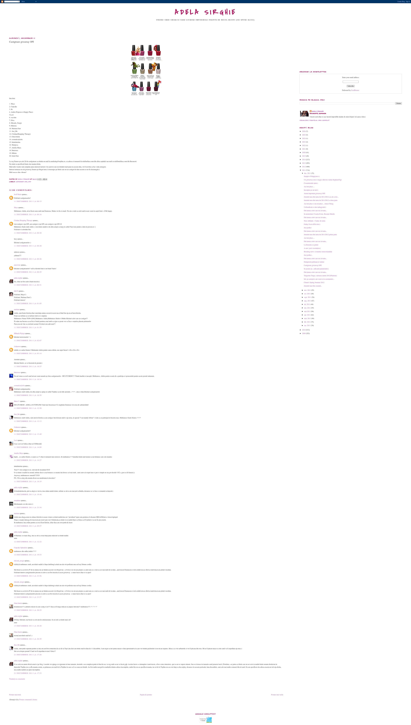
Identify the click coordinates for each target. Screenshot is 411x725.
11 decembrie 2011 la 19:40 (28, 494)
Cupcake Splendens (20, 547)
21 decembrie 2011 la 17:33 (28, 673)
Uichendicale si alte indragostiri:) (315, 207)
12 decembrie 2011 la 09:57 (28, 526)
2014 (304, 159)
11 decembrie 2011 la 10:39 (28, 395)
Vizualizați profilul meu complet (314, 120)
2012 (304, 166)
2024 (304, 138)
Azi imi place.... (309, 186)
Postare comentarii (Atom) (28, 699)
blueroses (17, 372)
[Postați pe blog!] (40, 179)
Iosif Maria (17, 194)
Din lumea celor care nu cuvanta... (315, 210)
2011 (304, 170)
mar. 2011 (307, 318)
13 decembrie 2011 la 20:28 (28, 626)
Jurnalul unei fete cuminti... (313, 286)
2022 (304, 145)
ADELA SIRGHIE (205, 12)
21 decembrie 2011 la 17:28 (28, 654)
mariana (16, 309)
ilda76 (16, 291)
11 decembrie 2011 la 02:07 (28, 340)
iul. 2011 (307, 304)
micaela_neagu (19, 561)
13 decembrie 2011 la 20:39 (28, 639)
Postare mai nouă (15, 694)
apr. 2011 (307, 315)
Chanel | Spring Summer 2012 (314, 282)
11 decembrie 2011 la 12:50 (28, 408)
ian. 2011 (307, 325)
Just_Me (17, 414)
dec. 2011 (307, 173)
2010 (304, 330)
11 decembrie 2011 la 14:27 (28, 460)
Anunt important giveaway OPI (314, 193)
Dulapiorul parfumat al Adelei (314, 262)
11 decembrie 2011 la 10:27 (28, 366)
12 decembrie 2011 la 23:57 (28, 597)
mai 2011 (307, 311)
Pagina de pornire (146, 694)
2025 (304, 135)
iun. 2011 (307, 308)
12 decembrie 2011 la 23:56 (28, 576)
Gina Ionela (18, 603)
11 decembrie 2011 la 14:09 (28, 447)
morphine (17, 500)
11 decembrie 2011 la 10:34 (28, 379)
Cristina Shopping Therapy (23, 220)
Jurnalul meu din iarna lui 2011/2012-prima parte (320, 234)
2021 (304, 149)
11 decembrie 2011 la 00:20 (28, 233)
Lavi (15, 440)
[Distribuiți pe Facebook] (44, 179)
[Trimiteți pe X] (42, 179)
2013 (304, 163)
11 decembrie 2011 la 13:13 (28, 421)
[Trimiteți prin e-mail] (38, 179)
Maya (16, 207)
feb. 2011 (307, 322)
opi (29, 182)
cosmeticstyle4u (19, 385)
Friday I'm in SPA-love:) (312, 224)
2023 (304, 142)
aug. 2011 (307, 301)
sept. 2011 (308, 297)
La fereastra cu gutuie (311, 245)
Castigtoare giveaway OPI (313, 265)
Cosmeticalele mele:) (311, 183)
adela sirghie (18, 278)
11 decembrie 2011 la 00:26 (28, 259)
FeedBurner (355, 90)
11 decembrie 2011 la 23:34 (28, 507)
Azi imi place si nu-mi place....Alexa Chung (318, 204)
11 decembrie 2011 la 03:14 (28, 353)
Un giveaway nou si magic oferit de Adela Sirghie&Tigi (323, 180)
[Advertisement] (205, 29)
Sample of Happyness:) (312, 176)
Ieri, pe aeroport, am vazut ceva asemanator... (319, 279)
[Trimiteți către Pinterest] (46, 179)
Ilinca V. (17, 401)
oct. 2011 (307, 293)
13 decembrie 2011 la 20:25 (28, 610)
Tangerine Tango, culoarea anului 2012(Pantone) (320, 275)
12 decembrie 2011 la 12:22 (28, 541)
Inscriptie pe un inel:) (311, 190)
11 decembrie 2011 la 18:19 (28, 481)
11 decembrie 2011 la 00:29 (28, 272)
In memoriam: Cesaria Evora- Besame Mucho (319, 214)
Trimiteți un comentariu (17, 679)
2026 (304, 131)
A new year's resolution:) (312, 248)
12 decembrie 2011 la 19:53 (28, 555)
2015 (304, 156)
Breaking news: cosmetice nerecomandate (318, 251)
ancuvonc (17, 265)
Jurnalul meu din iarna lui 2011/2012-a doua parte (320, 200)
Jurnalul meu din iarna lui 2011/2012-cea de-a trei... (321, 197)
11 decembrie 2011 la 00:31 (28, 285)
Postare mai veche (277, 694)
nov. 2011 (307, 290)
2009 (304, 333)
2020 (304, 152)
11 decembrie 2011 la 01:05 (28, 303)
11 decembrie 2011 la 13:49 (28, 434)
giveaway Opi (21, 182)
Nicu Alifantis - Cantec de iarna (314, 221)
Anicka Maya (18, 453)
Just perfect (307, 227)
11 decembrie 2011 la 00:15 (28, 201)
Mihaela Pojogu (19, 333)
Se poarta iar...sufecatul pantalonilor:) (316, 269)
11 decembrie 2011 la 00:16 (28, 214)
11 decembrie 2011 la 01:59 (28, 327)
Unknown (17, 346)
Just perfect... (308, 255)
